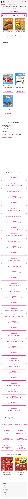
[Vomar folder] (21, 464)
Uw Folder (7, 2)
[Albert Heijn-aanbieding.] (20, 79)
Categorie (4, 487)
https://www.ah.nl (8, 137)
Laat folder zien (8, 36)
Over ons (4, 492)
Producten (5, 489)
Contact (4, 494)
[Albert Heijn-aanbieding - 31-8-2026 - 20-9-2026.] (8, 79)
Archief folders (6, 491)
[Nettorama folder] (7, 464)
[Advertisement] (14, 57)
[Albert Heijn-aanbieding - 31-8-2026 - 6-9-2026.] (8, 24)
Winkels (4, 486)
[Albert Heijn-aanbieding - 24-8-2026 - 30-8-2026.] (20, 24)
